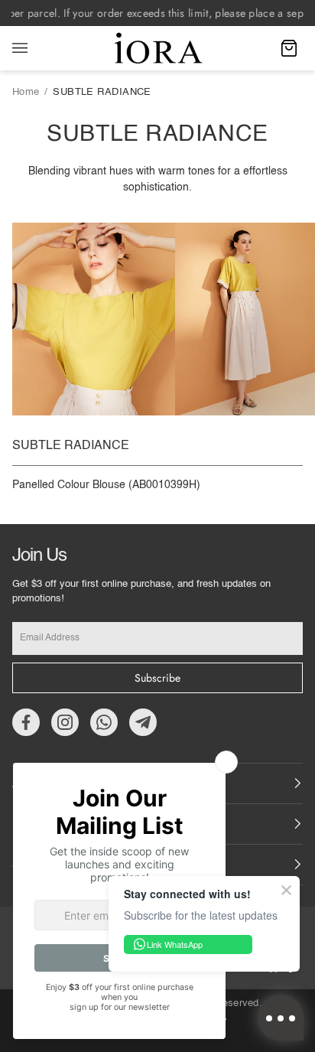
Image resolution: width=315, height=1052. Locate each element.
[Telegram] (143, 722)
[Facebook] (26, 722)
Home (26, 92)
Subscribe (157, 678)
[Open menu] (35, 48)
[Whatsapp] (104, 722)
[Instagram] (65, 722)
